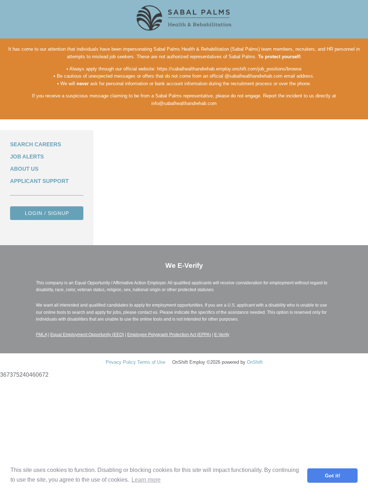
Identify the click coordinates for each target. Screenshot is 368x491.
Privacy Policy (121, 362)
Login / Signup (47, 213)
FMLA (41, 334)
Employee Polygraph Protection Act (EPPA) (169, 334)
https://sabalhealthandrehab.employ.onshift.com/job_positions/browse (229, 69)
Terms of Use (151, 362)
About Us (24, 169)
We (184, 265)
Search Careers (35, 144)
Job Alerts (27, 156)
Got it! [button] (332, 475)
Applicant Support (39, 181)
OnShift (255, 362)
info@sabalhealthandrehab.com (184, 103)
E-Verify (221, 334)
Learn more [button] (146, 480)
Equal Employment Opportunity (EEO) (87, 334)
